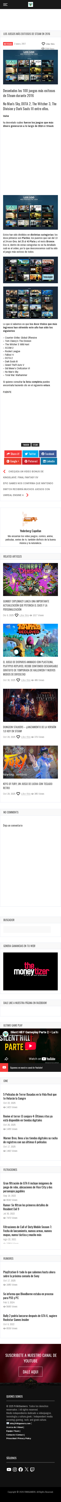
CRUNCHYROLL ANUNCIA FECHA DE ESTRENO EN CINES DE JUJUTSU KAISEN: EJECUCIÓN (29, 1140)
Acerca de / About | (15, 1427)
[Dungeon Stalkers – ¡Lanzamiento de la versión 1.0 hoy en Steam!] (30, 705)
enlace (46, 385)
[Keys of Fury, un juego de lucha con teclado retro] (30, 762)
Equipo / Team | (13, 1431)
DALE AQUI (30, 1372)
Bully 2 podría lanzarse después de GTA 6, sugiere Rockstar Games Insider (30, 1318)
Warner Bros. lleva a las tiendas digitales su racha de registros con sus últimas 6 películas (30, 1118)
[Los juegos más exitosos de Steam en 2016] (30, 67)
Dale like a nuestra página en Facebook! (25, 1003)
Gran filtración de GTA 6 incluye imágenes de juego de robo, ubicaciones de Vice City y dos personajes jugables (27, 1187)
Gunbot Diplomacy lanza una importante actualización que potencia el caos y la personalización (26, 605)
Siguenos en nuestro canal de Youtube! (26, 1067)
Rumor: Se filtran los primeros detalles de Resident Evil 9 (25, 1207)
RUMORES (8, 1258)
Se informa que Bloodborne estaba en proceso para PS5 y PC (28, 1296)
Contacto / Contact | (15, 1435)
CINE (5, 1081)
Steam (35, 444)
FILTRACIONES (10, 1170)
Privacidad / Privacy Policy (18, 1438)
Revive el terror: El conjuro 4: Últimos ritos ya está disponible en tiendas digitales (28, 1096)
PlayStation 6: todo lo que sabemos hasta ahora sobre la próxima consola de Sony (29, 1274)
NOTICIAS (8, 43)
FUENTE (7, 392)
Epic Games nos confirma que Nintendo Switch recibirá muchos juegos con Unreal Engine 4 (28, 489)
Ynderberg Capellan (30, 531)
